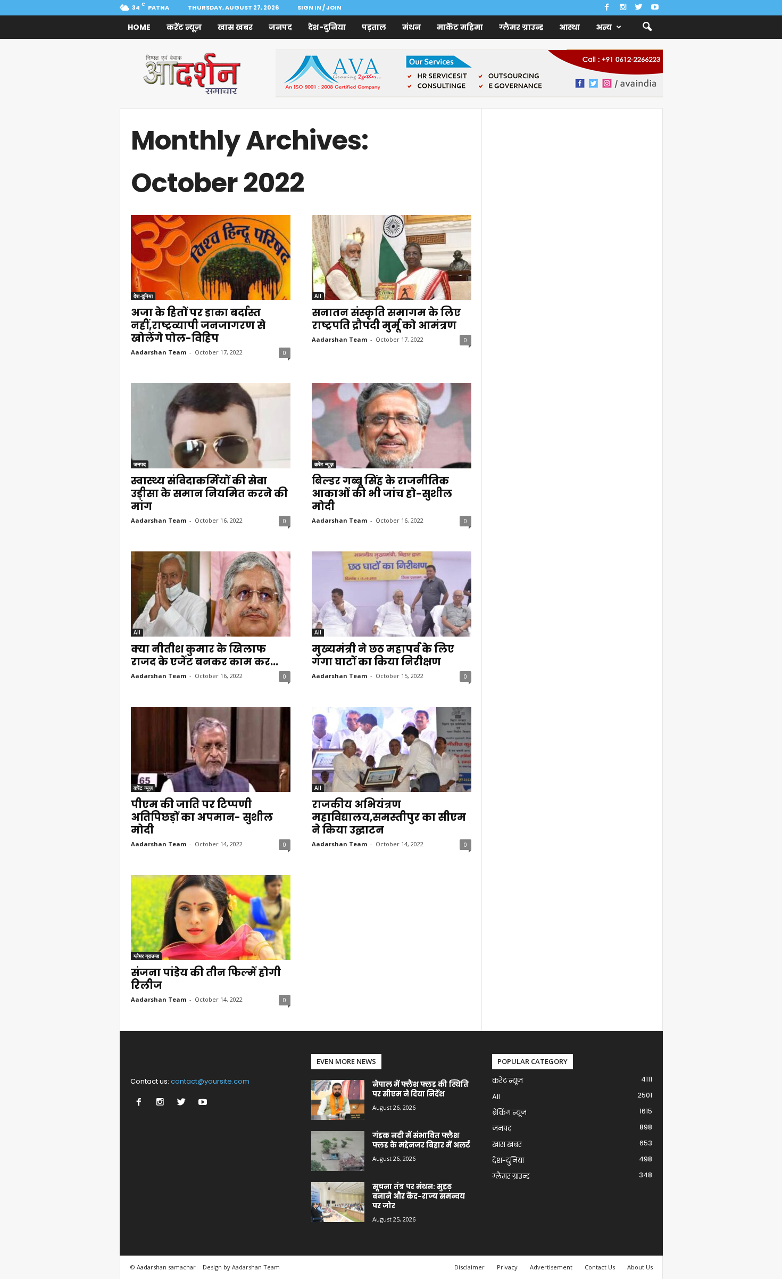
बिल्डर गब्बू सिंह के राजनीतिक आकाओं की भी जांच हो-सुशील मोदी (382, 494)
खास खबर (235, 27)
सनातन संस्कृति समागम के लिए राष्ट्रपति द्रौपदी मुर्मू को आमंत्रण (386, 319)
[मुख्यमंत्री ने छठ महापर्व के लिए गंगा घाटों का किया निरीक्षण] (391, 594)
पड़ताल (374, 27)
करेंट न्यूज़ (184, 27)
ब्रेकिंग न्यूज (509, 1113)
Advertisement (551, 1267)
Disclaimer (469, 1267)
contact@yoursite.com (210, 1081)
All (317, 296)
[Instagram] (623, 7)
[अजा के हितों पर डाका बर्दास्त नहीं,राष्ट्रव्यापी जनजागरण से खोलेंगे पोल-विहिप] (210, 257)
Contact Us (600, 1267)
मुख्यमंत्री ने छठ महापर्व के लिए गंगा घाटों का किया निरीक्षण (383, 655)
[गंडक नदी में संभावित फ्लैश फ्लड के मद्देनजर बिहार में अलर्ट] (337, 1151)
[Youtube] (654, 7)
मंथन (411, 27)
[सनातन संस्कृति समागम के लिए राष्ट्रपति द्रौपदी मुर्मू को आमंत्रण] (391, 257)
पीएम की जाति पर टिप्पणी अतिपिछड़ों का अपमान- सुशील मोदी (202, 817)
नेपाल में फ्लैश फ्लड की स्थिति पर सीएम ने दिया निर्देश (420, 1089)
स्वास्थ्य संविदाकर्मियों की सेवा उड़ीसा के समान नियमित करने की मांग (209, 494)
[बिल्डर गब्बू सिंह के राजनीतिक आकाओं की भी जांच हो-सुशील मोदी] (391, 425)
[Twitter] (639, 7)
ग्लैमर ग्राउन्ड (521, 27)
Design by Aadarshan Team (241, 1267)
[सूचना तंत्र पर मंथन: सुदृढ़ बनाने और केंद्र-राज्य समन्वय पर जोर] (337, 1202)
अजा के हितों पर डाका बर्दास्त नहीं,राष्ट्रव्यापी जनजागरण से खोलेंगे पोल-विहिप (198, 325)
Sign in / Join (319, 7)
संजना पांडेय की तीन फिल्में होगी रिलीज (206, 979)
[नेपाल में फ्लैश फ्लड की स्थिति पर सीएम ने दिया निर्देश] (337, 1100)
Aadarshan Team (158, 352)
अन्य (604, 27)
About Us (640, 1267)
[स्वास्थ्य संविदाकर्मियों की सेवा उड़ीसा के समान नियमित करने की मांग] (210, 425)
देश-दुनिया (327, 27)
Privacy (507, 1267)
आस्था (569, 27)
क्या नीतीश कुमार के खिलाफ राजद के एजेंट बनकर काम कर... (204, 655)
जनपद (280, 27)
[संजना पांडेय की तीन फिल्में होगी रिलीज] (210, 917)
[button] (647, 27)
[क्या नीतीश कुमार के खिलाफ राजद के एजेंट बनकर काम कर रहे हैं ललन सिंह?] (210, 594)
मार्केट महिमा (460, 27)
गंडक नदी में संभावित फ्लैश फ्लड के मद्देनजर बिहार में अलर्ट (421, 1140)
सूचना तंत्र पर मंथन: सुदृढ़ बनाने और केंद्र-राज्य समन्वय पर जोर (418, 1196)
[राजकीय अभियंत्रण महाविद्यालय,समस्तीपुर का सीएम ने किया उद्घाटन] (391, 749)
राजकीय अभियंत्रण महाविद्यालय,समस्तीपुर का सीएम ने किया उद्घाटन (389, 817)
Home (139, 27)
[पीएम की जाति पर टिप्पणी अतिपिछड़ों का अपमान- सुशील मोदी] (210, 749)
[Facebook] (607, 7)
